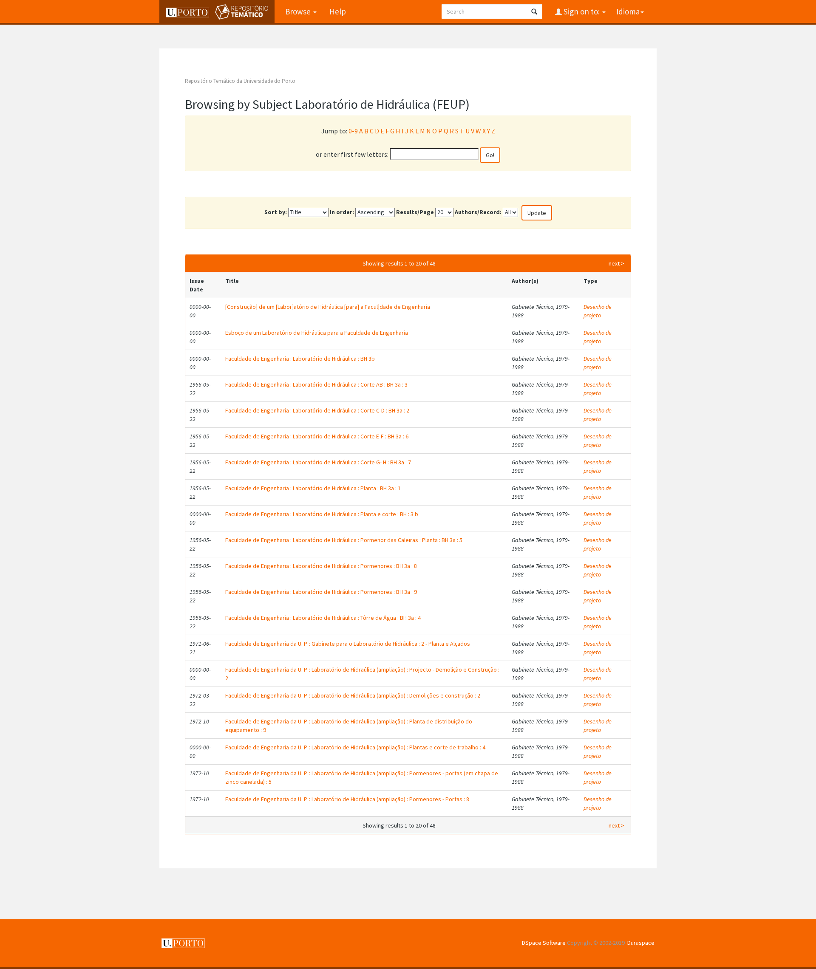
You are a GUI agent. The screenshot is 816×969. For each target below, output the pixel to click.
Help (337, 11)
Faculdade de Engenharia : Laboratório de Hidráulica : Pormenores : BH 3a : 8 (321, 566)
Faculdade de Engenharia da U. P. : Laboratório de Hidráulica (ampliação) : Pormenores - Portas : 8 (347, 799)
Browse (298, 11)
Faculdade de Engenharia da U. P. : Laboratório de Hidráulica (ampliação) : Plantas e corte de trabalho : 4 (355, 747)
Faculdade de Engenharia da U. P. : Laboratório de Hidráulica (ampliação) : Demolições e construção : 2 (352, 695)
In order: (342, 212)
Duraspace (640, 942)
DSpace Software (544, 942)
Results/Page (415, 212)
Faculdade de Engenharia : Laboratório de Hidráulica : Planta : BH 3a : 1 (313, 488)
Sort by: (275, 212)
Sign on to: (581, 11)
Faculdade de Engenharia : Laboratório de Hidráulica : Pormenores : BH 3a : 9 (321, 592)
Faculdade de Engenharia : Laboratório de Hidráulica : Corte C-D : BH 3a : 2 (317, 410)
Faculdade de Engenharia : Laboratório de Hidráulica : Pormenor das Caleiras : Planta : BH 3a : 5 (343, 540)
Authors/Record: (478, 212)
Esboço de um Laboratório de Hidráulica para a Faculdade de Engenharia (316, 332)
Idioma (628, 11)
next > (616, 263)
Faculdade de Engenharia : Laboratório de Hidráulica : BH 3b (300, 358)
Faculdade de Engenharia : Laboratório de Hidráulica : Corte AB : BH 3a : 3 (316, 384)
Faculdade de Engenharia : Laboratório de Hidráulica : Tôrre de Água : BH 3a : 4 (323, 618)
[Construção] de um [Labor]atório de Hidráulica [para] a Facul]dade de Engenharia (327, 307)
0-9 (353, 131)
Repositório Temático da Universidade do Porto (240, 81)
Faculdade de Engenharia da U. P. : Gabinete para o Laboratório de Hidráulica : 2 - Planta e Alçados (347, 643)
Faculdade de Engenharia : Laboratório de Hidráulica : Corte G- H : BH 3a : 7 (318, 462)
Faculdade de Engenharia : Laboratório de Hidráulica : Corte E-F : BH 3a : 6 (316, 436)
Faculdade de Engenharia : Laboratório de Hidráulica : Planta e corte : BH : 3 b (321, 514)
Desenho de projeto (598, 311)
